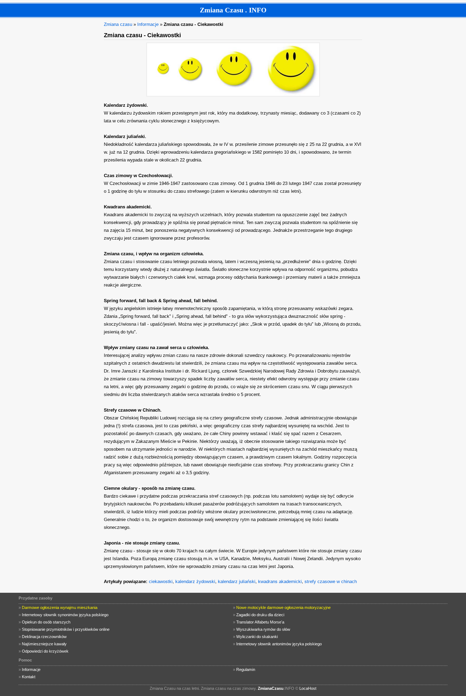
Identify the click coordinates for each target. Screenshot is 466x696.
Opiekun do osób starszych (46, 622)
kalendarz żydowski (195, 581)
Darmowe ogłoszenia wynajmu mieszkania (59, 607)
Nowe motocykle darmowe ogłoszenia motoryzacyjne (283, 607)
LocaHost (307, 688)
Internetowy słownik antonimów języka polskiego (279, 644)
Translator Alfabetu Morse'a (260, 622)
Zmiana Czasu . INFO (233, 10)
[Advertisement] (59, 101)
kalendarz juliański (236, 581)
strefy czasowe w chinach (330, 581)
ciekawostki (161, 581)
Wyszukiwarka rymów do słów (263, 629)
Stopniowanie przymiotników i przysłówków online (65, 629)
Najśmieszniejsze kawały (44, 644)
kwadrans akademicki (280, 581)
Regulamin (245, 669)
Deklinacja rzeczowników (44, 636)
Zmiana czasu (118, 24)
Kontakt (28, 676)
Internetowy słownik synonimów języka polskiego (65, 614)
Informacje (148, 24)
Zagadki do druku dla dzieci (260, 614)
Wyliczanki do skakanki (257, 636)
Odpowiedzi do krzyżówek (45, 651)
